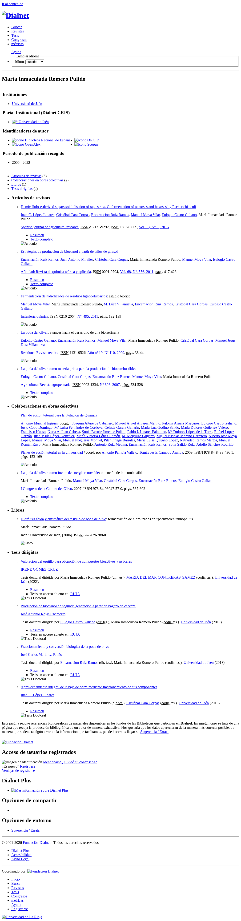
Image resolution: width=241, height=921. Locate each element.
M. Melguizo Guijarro (138, 436)
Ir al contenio (12, 4)
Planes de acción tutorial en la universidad (52, 452)
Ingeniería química (34, 316)
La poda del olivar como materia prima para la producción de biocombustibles (78, 369)
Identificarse (52, 762)
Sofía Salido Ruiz (182, 444)
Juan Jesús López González (54, 436)
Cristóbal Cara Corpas (72, 215)
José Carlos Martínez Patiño (41, 655)
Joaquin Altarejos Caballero (92, 423)
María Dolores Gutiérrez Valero (204, 427)
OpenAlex (32, 144)
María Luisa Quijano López (157, 440)
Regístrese (27, 766)
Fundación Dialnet (36, 843)
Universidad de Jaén (27, 104)
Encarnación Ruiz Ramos (110, 215)
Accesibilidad (21, 855)
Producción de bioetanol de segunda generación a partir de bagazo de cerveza (78, 606)
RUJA (75, 594)
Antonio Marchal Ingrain (39, 423)
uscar (16, 27)
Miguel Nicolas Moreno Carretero (182, 436)
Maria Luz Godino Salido (160, 427)
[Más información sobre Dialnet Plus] (39, 790)
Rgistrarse (19, 909)
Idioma (20, 62)
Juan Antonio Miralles (76, 259)
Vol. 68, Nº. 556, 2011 (136, 272)
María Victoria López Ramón (98, 436)
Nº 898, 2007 (110, 385)
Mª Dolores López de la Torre (190, 432)
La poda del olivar (34, 332)
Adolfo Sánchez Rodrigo (214, 444)
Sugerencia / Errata (154, 732)
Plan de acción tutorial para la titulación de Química (59, 415)
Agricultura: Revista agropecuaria (46, 385)
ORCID (92, 140)
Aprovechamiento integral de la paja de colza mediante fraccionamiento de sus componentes (89, 687)
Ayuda (16, 52)
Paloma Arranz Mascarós (180, 423)
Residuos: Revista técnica (40, 353)
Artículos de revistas (26, 176)
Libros (16, 184)
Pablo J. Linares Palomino (146, 432)
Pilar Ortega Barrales (119, 440)
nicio (15, 879)
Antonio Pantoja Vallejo (119, 452)
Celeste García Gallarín (121, 427)
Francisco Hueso (33, 432)
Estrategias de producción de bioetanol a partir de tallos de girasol (69, 251)
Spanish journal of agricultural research (50, 227)
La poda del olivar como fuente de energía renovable (60, 473)
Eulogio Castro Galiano (179, 215)
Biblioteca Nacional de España (47, 140)
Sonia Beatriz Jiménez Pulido (103, 432)
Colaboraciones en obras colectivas (37, 180)
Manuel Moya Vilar (145, 215)
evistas (17, 31)
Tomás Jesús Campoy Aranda (161, 452)
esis (15, 35)
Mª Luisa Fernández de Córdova (78, 427)
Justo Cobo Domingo (36, 427)
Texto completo (41, 239)
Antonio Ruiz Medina (110, 444)
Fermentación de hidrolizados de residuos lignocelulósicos (64, 296)
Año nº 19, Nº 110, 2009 (105, 353)
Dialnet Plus (20, 851)
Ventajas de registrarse (18, 771)
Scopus (92, 144)
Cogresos (19, 40)
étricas (17, 44)
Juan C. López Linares (37, 215)
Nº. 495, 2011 (87, 316)
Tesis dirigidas (21, 189)
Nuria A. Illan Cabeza (64, 432)
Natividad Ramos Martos (198, 440)
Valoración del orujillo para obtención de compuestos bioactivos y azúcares (76, 561)
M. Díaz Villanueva (118, 304)
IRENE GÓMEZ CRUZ (39, 569)
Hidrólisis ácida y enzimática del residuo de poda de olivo (63, 519)
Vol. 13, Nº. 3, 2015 (154, 227)
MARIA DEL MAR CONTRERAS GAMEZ (160, 577)
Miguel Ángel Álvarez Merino (137, 423)
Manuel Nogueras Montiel (82, 440)
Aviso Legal (20, 859)
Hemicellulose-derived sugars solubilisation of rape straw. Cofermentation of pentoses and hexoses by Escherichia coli (108, 207)
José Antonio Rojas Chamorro (43, 614)
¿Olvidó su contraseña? (79, 762)
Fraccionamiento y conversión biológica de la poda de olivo (65, 647)
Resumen (37, 235)
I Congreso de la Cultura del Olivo (46, 489)
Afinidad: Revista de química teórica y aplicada (56, 272)
